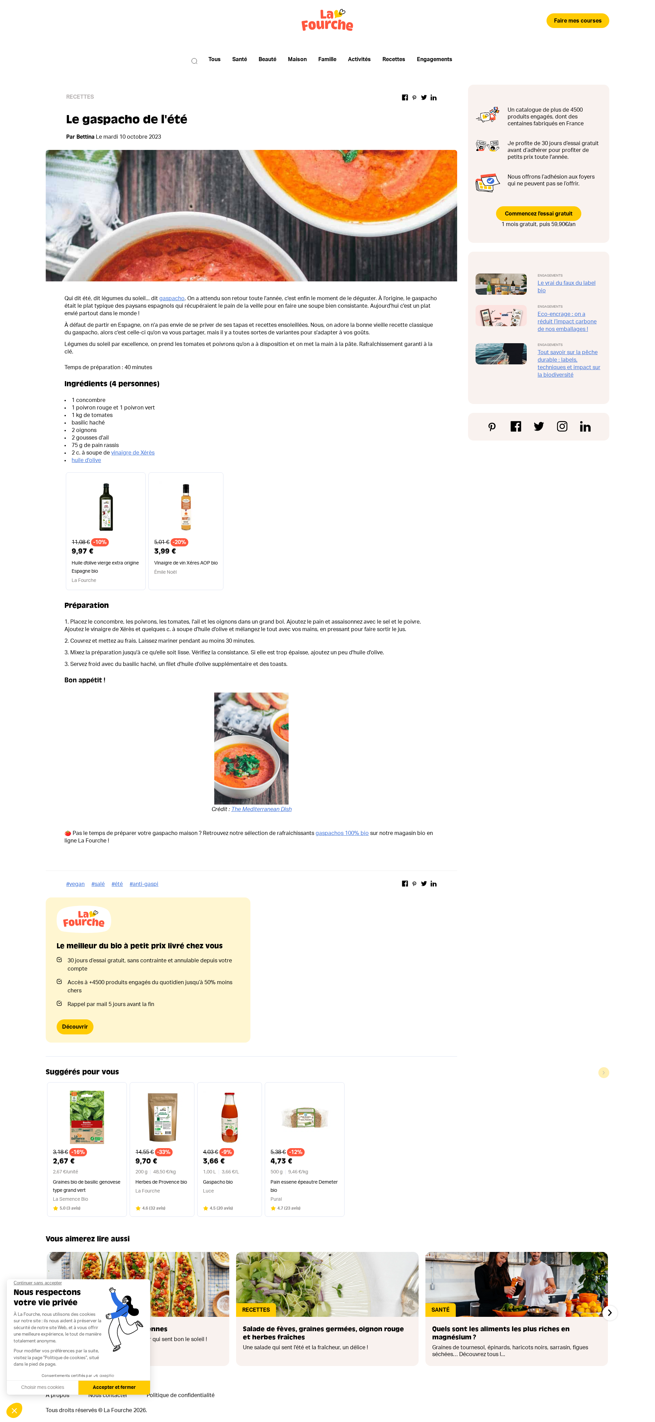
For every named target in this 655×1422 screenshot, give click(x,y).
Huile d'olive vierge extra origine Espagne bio (105, 567)
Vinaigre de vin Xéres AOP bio (186, 563)
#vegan (75, 884)
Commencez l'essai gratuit (538, 214)
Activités (359, 59)
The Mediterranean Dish (261, 809)
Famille (327, 59)
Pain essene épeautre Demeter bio (304, 1186)
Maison (297, 59)
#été (117, 884)
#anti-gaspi (144, 884)
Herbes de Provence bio (161, 1182)
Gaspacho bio (218, 1182)
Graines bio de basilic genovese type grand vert (86, 1186)
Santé (239, 59)
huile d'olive (86, 460)
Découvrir (75, 1027)
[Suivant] (609, 1313)
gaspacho (172, 298)
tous (214, 59)
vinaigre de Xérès (133, 453)
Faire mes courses (578, 21)
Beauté (267, 59)
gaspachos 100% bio (342, 833)
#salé (98, 884)
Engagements (434, 59)
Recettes (393, 59)
